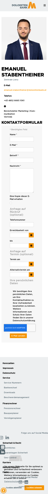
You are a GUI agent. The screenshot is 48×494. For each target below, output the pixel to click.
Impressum (8, 368)
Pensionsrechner (12, 408)
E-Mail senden (18, 336)
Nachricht (15, 166)
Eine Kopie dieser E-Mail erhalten (20, 197)
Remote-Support (11, 467)
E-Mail (13, 145)
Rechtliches (9, 448)
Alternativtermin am (20, 270)
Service (6, 378)
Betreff (14, 155)
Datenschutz (9, 373)
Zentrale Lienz (11, 80)
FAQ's (5, 472)
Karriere (7, 462)
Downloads (9, 392)
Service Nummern (12, 383)
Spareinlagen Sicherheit (16, 453)
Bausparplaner (11, 413)
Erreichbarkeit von (19, 230)
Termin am (15, 259)
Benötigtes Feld (18, 129)
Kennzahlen (8, 363)
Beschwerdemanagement (16, 397)
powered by (24, 486)
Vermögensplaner (13, 418)
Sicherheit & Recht (12, 443)
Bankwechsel (10, 387)
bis (11, 241)
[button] (3, 490)
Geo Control (10, 457)
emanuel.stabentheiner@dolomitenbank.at (25, 90)
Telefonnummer (17, 220)
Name (13, 134)
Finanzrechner (10, 403)
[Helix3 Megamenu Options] (45, 5)
